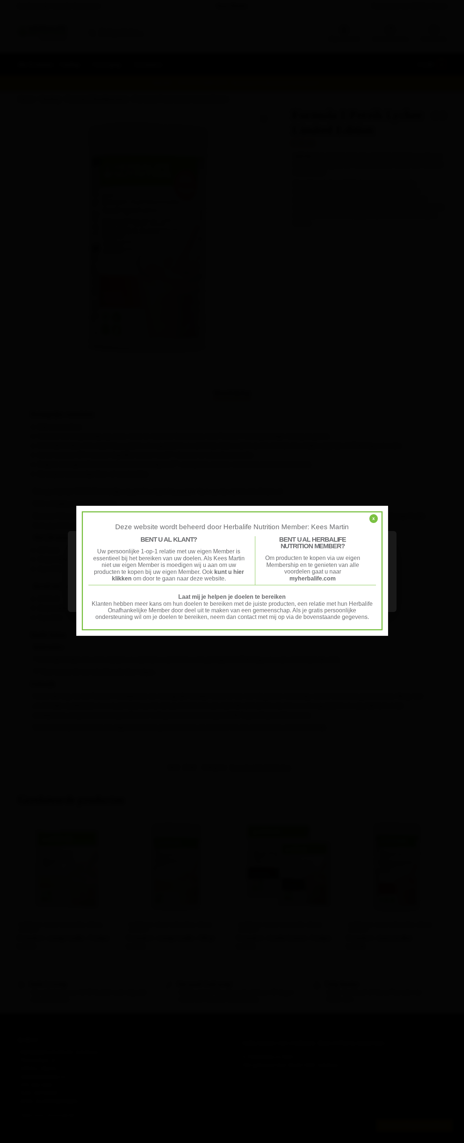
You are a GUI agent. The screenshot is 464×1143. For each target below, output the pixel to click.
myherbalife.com (312, 578)
